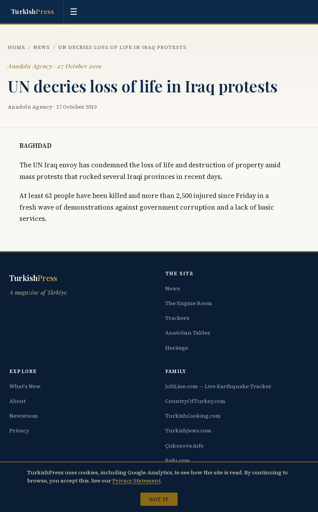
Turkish (32, 11)
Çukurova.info (184, 446)
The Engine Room (188, 303)
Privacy (19, 430)
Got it (159, 499)
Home (16, 47)
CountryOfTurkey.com (195, 401)
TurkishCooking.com (193, 416)
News (41, 47)
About (17, 401)
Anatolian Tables (187, 333)
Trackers (177, 318)
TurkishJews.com (188, 430)
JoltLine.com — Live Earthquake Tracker (218, 386)
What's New (25, 386)
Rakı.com (177, 460)
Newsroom (23, 416)
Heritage (176, 348)
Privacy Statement (136, 480)
